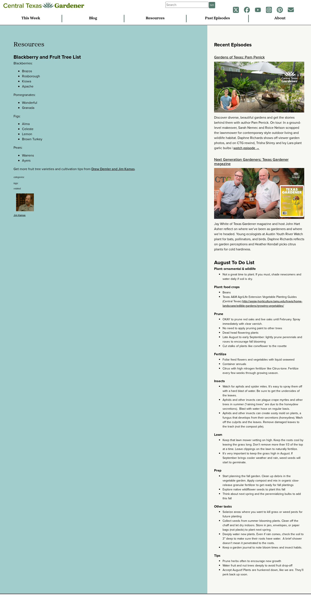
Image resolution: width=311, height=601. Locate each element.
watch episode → (246, 148)
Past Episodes (217, 18)
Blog (93, 18)
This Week (30, 18)
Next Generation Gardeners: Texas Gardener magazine (251, 162)
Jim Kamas (20, 215)
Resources (155, 18)
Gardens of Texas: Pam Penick (239, 57)
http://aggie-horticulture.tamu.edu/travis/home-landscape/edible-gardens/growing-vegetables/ (262, 303)
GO (212, 5)
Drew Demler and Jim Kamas (113, 169)
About (279, 18)
